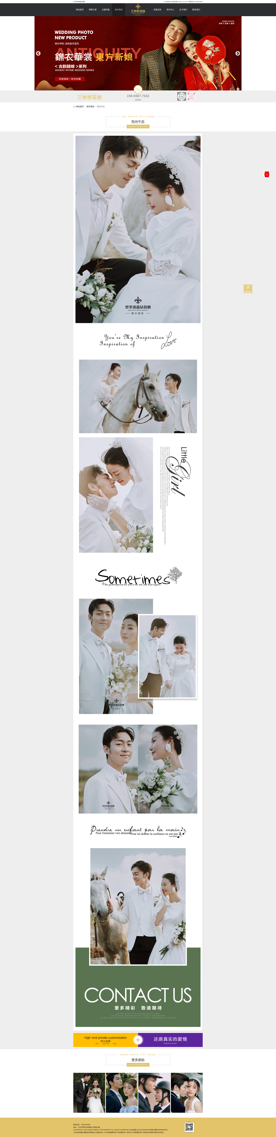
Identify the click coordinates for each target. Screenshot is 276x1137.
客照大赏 (93, 10)
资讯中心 (170, 10)
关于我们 (183, 10)
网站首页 (80, 10)
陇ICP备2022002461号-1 (159, 1130)
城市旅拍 (118, 10)
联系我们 (196, 10)
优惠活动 (157, 10)
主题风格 (106, 10)
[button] (38, 53)
